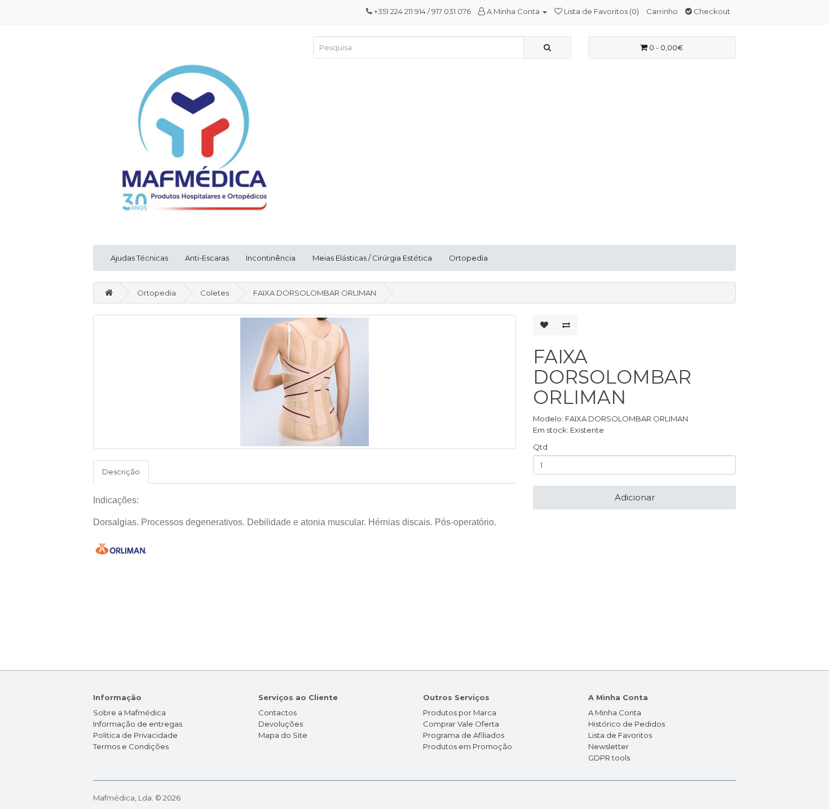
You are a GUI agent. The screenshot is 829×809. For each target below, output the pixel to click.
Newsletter (608, 746)
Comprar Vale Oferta (461, 723)
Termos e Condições (131, 746)
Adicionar (635, 497)
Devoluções (280, 723)
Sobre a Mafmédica (129, 712)
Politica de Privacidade (135, 735)
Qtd (540, 446)
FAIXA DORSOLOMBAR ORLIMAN (314, 292)
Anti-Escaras (207, 257)
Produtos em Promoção (467, 746)
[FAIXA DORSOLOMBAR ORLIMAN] (304, 382)
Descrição (121, 471)
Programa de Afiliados (463, 735)
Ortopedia (468, 257)
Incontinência (271, 257)
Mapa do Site (282, 735)
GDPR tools (609, 757)
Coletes (214, 292)
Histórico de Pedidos (626, 723)
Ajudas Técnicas (139, 257)
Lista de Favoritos (620, 735)
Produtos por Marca (459, 712)
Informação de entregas (137, 723)
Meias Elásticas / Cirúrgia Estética (372, 257)
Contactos (277, 712)
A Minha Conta (614, 712)
